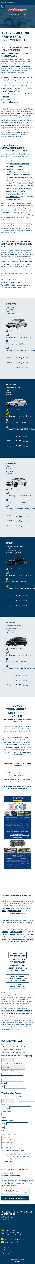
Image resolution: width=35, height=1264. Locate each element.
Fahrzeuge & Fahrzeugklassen (11, 1063)
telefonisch (10, 166)
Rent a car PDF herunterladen (17, 955)
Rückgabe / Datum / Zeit (9, 1077)
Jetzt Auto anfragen (15, 1198)
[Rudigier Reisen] (17, 9)
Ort (2, 1090)
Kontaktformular (13, 196)
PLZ (2, 1086)
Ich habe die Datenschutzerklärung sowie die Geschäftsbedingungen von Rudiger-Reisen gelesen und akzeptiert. (17, 1183)
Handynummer (6, 1111)
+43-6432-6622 (18, 913)
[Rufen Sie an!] (2, 6)
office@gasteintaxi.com (11, 282)
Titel (20, 1097)
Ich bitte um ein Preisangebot (13, 1151)
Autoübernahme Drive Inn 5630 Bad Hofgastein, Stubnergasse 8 (14, 1048)
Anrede (3, 1097)
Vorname (4, 1104)
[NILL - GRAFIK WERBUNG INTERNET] (17, 1261)
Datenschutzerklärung (10, 1175)
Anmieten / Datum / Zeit (9, 1071)
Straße (3, 1083)
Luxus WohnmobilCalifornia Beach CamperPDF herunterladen (17, 978)
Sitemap (5, 1254)
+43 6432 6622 (25, 752)
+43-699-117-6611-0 (13, 1234)
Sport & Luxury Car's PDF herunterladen (17, 961)
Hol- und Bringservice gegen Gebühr (15, 1052)
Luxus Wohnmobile (10, 102)
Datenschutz (7, 1252)
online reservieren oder (19, 163)
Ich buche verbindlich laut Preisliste (15, 1170)
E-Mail (3, 1117)
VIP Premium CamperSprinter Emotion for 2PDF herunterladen (17, 968)
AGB (3, 1249)
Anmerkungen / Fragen (9, 1134)
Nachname (5, 1108)
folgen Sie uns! (11, 1242)
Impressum (6, 1247)
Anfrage (17, 744)
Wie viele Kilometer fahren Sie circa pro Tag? (16, 1056)
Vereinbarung (7, 212)
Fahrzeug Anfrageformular (17, 986)
